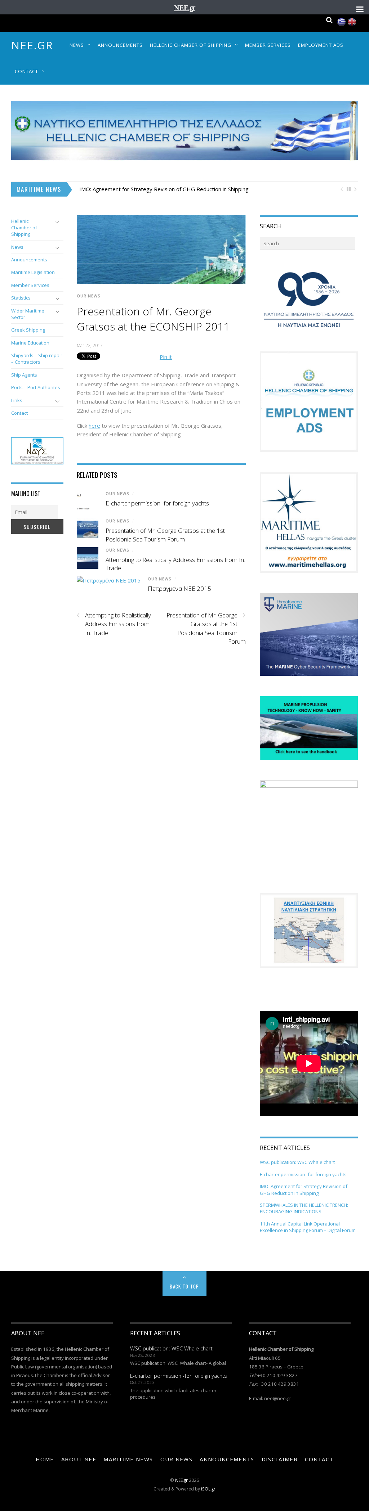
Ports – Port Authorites (35, 387)
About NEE (78, 1459)
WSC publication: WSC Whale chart (297, 1162)
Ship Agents (24, 375)
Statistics (21, 297)
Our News (88, 295)
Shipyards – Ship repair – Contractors (36, 358)
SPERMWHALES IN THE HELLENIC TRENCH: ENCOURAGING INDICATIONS (304, 1208)
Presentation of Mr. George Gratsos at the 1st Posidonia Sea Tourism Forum (165, 534)
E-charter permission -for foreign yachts (157, 503)
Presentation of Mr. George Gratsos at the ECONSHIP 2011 (153, 319)
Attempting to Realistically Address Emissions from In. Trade (114, 624)
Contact (26, 71)
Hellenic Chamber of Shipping (190, 45)
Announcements (120, 45)
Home (45, 1459)
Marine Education (30, 342)
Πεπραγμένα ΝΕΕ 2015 (179, 588)
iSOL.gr (208, 1489)
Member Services (268, 45)
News (77, 45)
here (94, 425)
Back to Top (184, 1286)
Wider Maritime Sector (27, 313)
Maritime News (128, 1459)
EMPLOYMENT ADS (320, 45)
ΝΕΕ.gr (32, 45)
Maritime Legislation (33, 272)
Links (16, 400)
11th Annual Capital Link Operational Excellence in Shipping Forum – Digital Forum (308, 1226)
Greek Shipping (28, 330)
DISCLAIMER (280, 1459)
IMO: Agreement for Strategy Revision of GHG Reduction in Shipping (164, 189)
